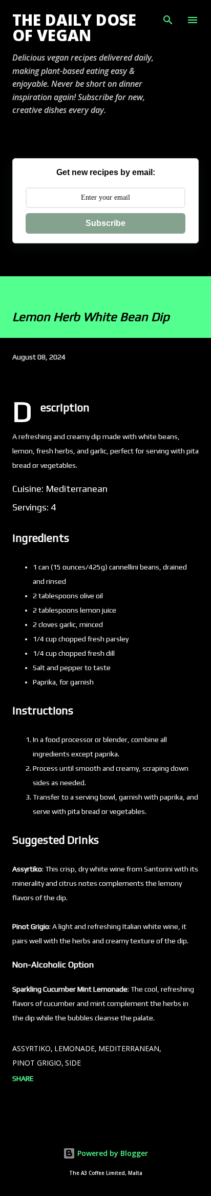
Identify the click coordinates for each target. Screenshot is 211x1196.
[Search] (168, 18)
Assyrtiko (31, 1048)
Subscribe (105, 223)
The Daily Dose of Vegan (74, 27)
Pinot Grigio (36, 1063)
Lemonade (74, 1048)
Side (73, 1063)
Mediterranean (128, 1048)
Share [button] (23, 1078)
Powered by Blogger (111, 1153)
